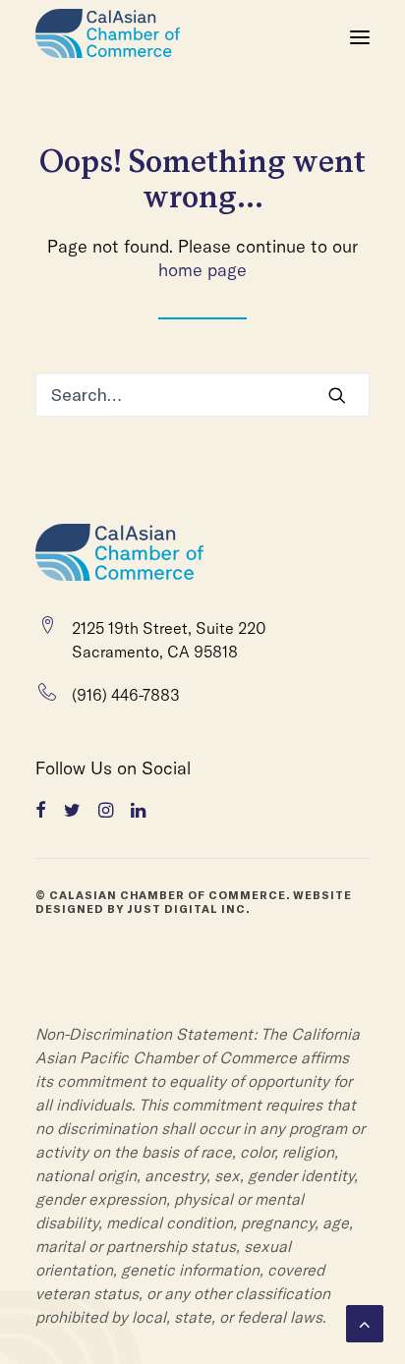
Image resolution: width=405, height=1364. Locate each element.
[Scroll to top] (364, 1322)
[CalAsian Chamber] (107, 37)
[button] (360, 37)
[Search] (202, 394)
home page (202, 269)
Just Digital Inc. (188, 909)
